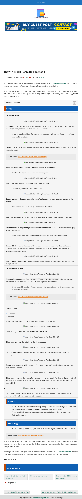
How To (41, 77)
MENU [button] (42, 2)
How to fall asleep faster (38, 476)
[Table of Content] (74, 103)
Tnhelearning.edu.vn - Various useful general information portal (41, 13)
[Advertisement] (41, 51)
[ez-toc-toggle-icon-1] (73, 103)
